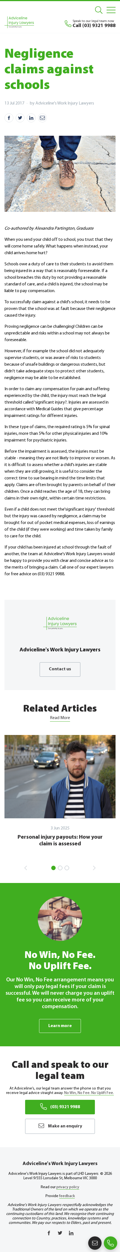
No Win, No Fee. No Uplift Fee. (89, 1093)
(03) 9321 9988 (65, 1107)
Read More (60, 718)
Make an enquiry (65, 1126)
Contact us (60, 669)
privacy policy (67, 1187)
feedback (67, 1196)
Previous (25, 868)
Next (94, 868)
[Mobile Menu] (111, 10)
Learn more (60, 1026)
